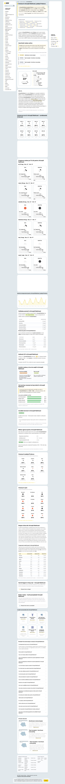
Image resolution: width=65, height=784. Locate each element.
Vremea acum (21, 21)
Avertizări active (22, 27)
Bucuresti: (53, 39)
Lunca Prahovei (8, 60)
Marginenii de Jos (8, 24)
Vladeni (6, 42)
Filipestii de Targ (8, 20)
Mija (6, 81)
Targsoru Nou (8, 23)
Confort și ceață (34, 22)
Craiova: (52, 42)
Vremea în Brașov (33, 760)
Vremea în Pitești (21, 767)
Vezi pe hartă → (23, 618)
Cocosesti (7, 87)
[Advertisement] (32, 149)
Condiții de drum (32, 23)
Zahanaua (7, 62)
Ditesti (6, 36)
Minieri (6, 26)
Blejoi (6, 86)
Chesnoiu (7, 71)
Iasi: (52, 44)
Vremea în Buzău (33, 769)
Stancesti (7, 70)
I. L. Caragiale (8, 53)
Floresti (6, 39)
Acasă (18, 1)
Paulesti (6, 59)
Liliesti (6, 47)
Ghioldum (7, 84)
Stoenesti (7, 18)
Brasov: (52, 37)
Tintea (6, 54)
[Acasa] (6, 3)
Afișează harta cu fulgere (26, 589)
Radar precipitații (39, 26)
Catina (6, 31)
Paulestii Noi (7, 73)
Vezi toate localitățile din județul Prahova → (26, 482)
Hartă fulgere (32, 26)
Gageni (6, 65)
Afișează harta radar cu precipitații (27, 605)
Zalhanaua (7, 21)
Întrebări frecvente (30, 27)
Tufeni (6, 68)
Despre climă (36, 24)
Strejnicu (7, 50)
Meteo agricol (39, 23)
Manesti (6, 38)
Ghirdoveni (7, 74)
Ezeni (6, 13)
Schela (6, 41)
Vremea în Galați (33, 762)
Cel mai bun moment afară (23, 23)
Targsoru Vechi (8, 51)
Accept (46, 780)
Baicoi (6, 48)
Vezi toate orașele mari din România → (25, 520)
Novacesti (7, 44)
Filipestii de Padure (9, 34)
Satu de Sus (7, 76)
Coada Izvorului (8, 45)
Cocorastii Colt (8, 89)
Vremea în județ (22, 24)
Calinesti (7, 33)
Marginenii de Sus (8, 27)
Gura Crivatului (8, 77)
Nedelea (6, 11)
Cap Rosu (7, 57)
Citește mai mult (36, 727)
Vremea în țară (29, 24)
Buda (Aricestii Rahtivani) (8, 30)
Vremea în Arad (33, 767)
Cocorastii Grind (8, 64)
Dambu (6, 56)
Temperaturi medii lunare (24, 26)
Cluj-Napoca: (53, 41)
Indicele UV (28, 22)
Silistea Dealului (8, 67)
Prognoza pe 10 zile (38, 21)
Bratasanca (7, 17)
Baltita (6, 83)
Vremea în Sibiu (20, 762)
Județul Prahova (22, 1)
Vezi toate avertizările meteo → (24, 66)
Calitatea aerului (22, 22)
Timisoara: (53, 46)
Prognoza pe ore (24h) (29, 21)
